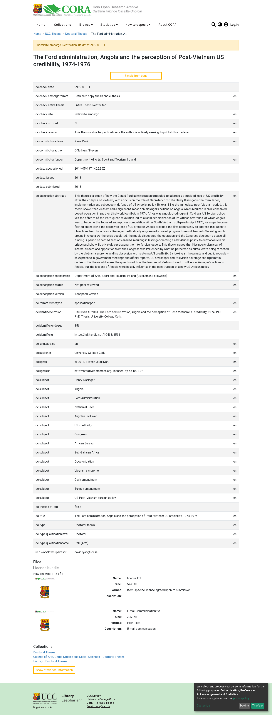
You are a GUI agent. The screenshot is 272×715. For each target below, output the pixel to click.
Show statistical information (54, 670)
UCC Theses (53, 34)
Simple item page (136, 75)
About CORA (167, 24)
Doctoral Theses (76, 34)
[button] (219, 24)
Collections (62, 24)
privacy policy (241, 698)
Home (40, 24)
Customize (203, 705)
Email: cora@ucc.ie (98, 706)
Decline (244, 705)
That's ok (257, 705)
